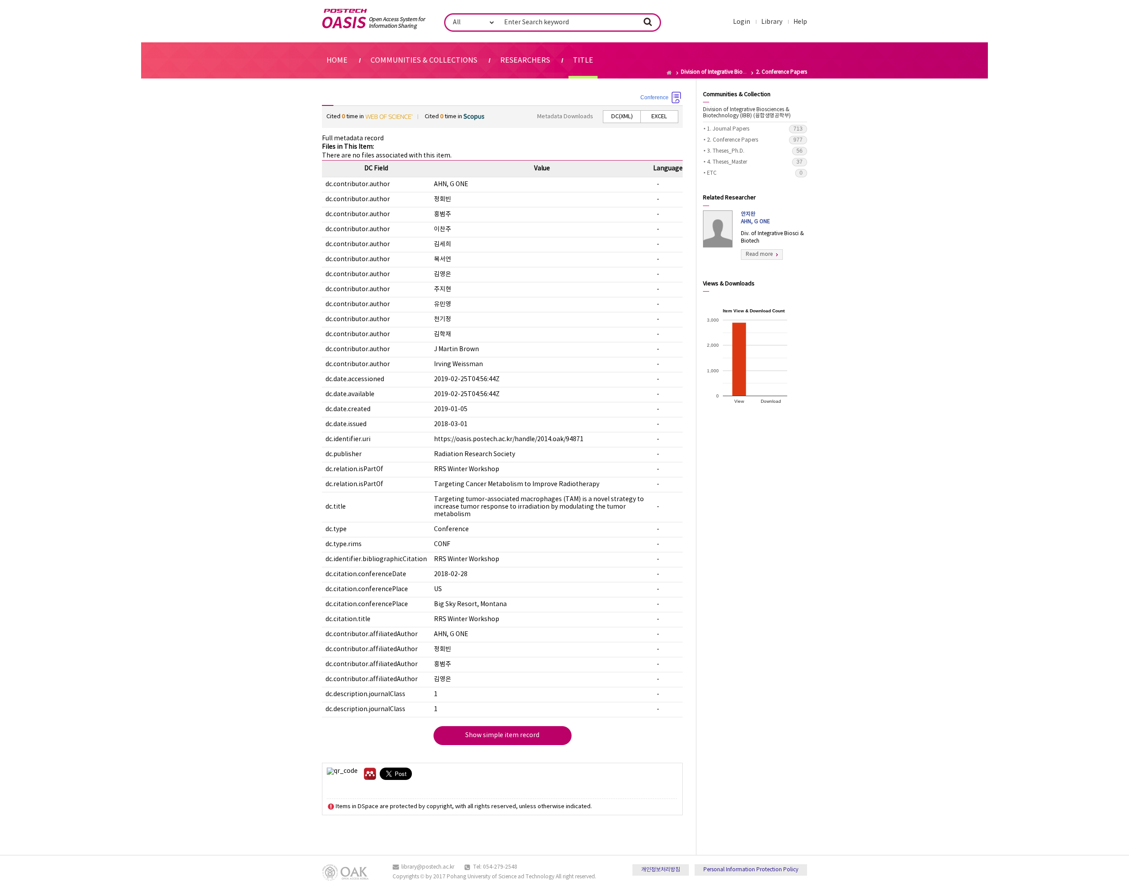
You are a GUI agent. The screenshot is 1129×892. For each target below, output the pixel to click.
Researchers (525, 60)
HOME (337, 60)
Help (800, 22)
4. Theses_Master (755, 162)
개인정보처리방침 (660, 870)
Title (583, 60)
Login (741, 22)
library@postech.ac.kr (427, 867)
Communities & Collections (423, 60)
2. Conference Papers (755, 140)
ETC (755, 173)
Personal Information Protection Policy (750, 870)
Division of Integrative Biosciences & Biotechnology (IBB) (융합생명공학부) (747, 113)
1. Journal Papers (755, 129)
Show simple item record (502, 735)
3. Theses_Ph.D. (755, 151)
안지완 (755, 218)
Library (771, 22)
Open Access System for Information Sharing (374, 19)
